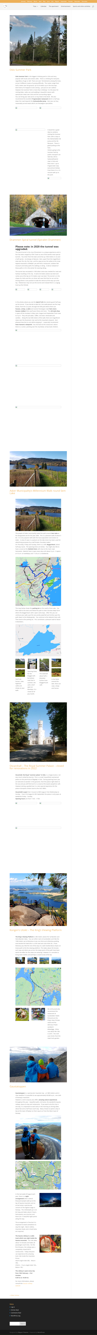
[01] (20, 964)
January (23, 1)
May (44, 1)
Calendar (43, 6)
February (29, 1)
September (64, 1)
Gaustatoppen (18, 1086)
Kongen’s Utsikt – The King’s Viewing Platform (36, 930)
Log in (13, 1307)
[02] (32, 964)
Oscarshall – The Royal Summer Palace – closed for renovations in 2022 (37, 767)
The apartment (54, 6)
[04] (56, 964)
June (48, 1)
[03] (44, 964)
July (52, 1)
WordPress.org (15, 1316)
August (57, 1)
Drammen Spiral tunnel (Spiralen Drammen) (35, 239)
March (35, 1)
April (40, 1)
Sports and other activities (81, 6)
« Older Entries (14, 1295)
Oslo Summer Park (20, 69)
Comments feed (16, 1313)
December (84, 1)
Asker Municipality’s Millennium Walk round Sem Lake (38, 492)
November (77, 1)
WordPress (41, 1332)
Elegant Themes (23, 1332)
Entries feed (15, 1310)
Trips (34, 6)
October (70, 1)
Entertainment (65, 6)
